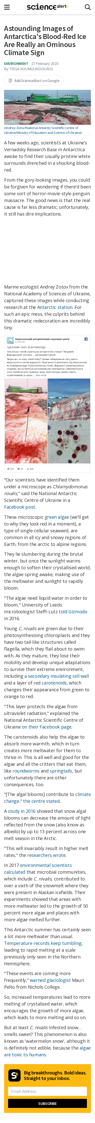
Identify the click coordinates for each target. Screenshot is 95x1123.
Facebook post (19, 507)
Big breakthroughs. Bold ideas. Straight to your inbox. (55, 1075)
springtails (61, 771)
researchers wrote (46, 855)
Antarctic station (54, 307)
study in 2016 (21, 811)
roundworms (26, 771)
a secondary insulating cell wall (56, 676)
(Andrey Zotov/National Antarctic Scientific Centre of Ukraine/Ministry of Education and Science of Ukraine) (43, 130)
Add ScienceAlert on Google (37, 80)
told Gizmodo (73, 612)
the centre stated (41, 801)
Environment (16, 63)
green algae (57, 517)
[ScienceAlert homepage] (47, 7)
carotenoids (54, 683)
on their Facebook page (46, 727)
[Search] (88, 7)
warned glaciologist (50, 980)
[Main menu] (8, 7)
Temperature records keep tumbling (43, 943)
